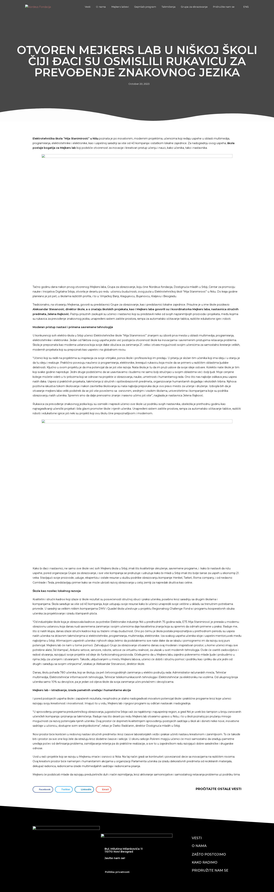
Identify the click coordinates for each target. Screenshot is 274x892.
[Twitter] (117, 865)
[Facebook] (107, 865)
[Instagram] (138, 865)
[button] (43, 789)
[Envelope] (148, 865)
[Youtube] (128, 865)
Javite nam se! (115, 858)
